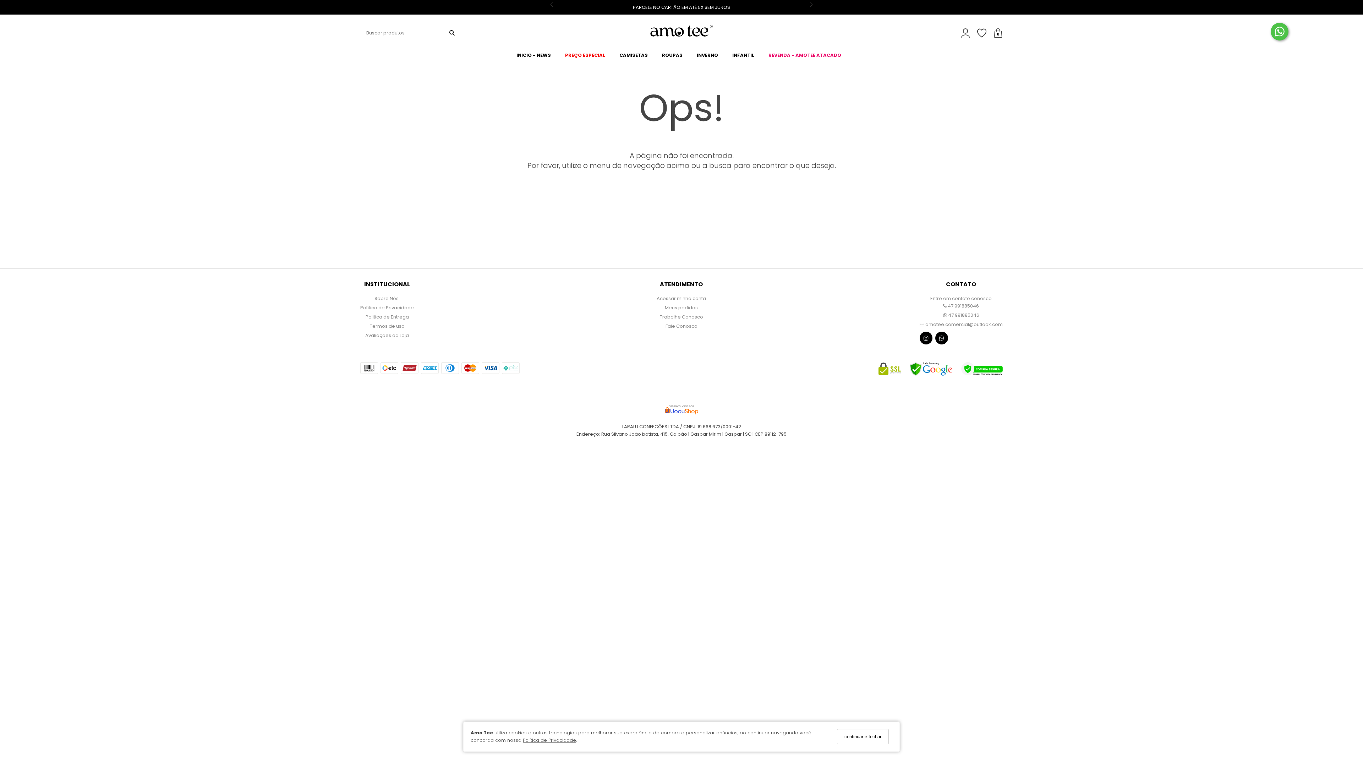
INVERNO (707, 55)
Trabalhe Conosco (681, 317)
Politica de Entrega (387, 317)
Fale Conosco (681, 326)
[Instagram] (926, 339)
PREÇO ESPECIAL (585, 55)
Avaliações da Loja (387, 335)
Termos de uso (387, 326)
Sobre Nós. (387, 298)
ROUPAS (672, 55)
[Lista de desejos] (985, 33)
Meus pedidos (681, 307)
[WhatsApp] (941, 339)
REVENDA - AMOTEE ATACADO (804, 55)
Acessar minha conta (681, 298)
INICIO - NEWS (533, 55)
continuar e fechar (862, 736)
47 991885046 (963, 306)
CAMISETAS (633, 55)
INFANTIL (743, 55)
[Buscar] (452, 33)
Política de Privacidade (549, 740)
